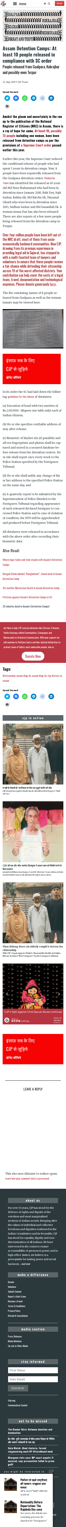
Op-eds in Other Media (18, 1346)
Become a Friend (15, 1301)
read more (25, 1264)
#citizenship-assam (13, 676)
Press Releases (15, 1336)
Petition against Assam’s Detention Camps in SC (27, 597)
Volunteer (12, 1287)
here (53, 284)
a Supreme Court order (36, 145)
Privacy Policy (14, 1311)
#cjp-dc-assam (30, 676)
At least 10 (42, 131)
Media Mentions (15, 1341)
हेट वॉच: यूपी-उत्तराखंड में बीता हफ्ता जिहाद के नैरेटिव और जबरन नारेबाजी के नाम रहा (31, 1440)
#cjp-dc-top (45, 676)
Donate (11, 1282)
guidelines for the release (21, 396)
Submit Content (14, 1291)
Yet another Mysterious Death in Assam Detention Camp (31, 588)
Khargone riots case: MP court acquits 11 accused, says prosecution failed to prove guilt (31, 1461)
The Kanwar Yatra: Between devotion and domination (30, 1430)
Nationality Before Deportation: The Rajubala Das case (31, 1506)
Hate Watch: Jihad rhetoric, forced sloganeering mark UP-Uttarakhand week (30, 1449)
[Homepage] (45, 3)
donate (59, 3)
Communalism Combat (17, 1405)
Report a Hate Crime (17, 1296)
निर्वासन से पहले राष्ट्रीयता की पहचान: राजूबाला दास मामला (33, 1483)
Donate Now (33, 656)
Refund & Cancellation (18, 1315)
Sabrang (11, 1400)
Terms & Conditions (16, 1306)
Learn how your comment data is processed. (27, 1178)
